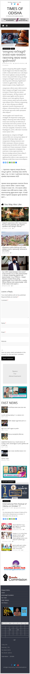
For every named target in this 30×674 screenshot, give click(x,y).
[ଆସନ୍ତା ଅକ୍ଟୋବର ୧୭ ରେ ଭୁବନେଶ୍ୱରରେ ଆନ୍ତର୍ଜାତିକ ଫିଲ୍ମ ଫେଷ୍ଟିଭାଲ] (6, 524)
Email (3, 332)
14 (18, 629)
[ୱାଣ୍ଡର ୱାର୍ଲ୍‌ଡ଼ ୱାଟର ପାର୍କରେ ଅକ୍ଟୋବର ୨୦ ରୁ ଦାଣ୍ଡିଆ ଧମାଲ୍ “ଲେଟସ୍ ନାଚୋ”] (6, 544)
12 (10, 629)
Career (3, 592)
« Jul (14, 640)
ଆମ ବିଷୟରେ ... (5, 602)
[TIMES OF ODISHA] (3, 25)
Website (3, 341)
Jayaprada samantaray (19, 63)
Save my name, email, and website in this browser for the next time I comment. (13, 353)
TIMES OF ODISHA (15, 10)
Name (3, 323)
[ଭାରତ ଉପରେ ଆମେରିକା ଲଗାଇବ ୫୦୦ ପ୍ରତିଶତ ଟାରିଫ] (4, 451)
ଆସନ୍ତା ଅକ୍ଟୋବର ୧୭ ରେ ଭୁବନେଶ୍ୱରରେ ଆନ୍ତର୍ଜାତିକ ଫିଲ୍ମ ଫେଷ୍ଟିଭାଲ (19, 526)
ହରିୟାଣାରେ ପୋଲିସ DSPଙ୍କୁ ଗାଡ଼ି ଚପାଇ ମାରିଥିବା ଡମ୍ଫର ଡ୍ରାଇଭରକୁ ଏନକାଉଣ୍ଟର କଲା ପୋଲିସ (14, 249)
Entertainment (6, 48)
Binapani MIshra (5, 590)
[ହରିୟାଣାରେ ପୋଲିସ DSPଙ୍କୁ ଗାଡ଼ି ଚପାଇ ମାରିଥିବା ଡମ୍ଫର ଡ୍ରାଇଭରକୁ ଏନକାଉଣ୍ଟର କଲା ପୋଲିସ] (15, 232)
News (13, 48)
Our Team (4, 597)
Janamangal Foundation (7, 595)
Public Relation (5, 600)
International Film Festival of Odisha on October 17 (15, 505)
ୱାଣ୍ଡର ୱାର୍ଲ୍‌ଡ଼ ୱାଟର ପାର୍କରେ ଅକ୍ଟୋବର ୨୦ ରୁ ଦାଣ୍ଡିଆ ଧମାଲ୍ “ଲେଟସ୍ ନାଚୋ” (19, 547)
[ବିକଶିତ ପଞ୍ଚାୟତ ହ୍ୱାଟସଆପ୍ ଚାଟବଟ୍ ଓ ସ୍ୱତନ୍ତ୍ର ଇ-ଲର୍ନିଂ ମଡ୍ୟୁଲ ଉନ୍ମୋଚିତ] (4, 420)
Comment (4, 300)
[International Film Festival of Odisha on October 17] (15, 485)
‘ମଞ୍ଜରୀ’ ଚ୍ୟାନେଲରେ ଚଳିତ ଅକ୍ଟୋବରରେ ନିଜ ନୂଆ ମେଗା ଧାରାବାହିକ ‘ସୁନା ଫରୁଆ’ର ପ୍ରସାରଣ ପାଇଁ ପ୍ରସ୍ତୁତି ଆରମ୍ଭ (14, 224)
